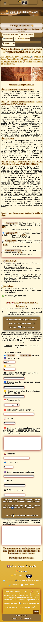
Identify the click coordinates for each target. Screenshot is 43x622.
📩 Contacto (8, 580)
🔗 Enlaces (14, 585)
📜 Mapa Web (33, 580)
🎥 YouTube (20, 580)
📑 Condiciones (27, 585)
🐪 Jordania (21, 571)
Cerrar (36, 612)
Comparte (24, 1)
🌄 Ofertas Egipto (16, 566)
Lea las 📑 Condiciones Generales (21, 516)
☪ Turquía (31, 566)
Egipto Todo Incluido (21, 618)
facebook (29, 575)
